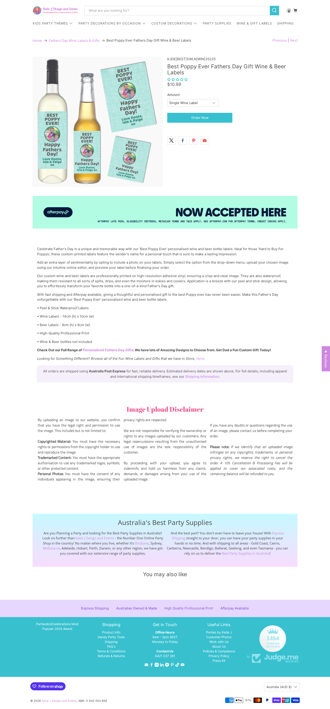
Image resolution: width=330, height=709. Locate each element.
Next (293, 40)
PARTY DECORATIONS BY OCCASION (110, 23)
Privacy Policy (219, 656)
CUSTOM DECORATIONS (171, 23)
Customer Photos (218, 637)
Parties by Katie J (219, 632)
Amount (173, 95)
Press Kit (219, 660)
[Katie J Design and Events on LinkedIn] (162, 665)
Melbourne (51, 548)
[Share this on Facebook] (182, 140)
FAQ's (111, 646)
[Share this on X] (171, 140)
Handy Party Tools (111, 637)
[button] (177, 79)
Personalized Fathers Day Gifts (108, 350)
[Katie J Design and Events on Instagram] (157, 665)
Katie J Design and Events (94, 538)
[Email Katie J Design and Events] (146, 665)
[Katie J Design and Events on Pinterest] (172, 665)
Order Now (200, 118)
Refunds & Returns (111, 656)
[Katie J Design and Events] (55, 10)
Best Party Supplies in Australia (246, 553)
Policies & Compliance (219, 651)
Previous (280, 40)
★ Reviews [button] (326, 359)
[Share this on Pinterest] (193, 140)
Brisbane (142, 543)
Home (37, 40)
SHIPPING (285, 23)
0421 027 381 (165, 656)
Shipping (111, 642)
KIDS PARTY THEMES (50, 23)
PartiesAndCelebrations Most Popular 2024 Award (57, 626)
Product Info (111, 632)
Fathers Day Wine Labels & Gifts (74, 40)
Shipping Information (202, 376)
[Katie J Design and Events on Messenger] (167, 665)
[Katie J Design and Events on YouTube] (182, 665)
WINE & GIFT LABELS (254, 23)
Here (200, 358)
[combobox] (177, 10)
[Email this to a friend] (204, 140)
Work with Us (219, 642)
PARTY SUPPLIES (217, 23)
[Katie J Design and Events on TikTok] (177, 665)
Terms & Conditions (111, 651)
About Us (219, 646)
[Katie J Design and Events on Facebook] (152, 665)
